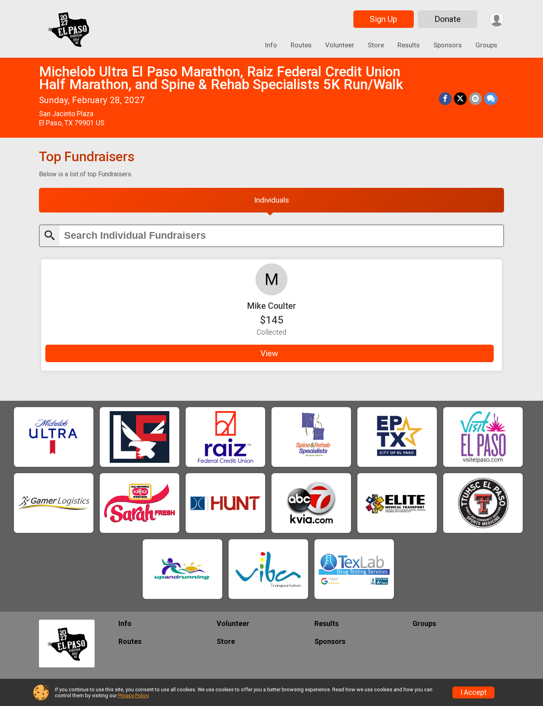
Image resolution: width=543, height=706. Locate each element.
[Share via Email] (475, 98)
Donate (447, 19)
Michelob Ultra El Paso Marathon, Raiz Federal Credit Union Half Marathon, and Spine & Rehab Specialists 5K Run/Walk (221, 78)
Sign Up (383, 19)
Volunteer (339, 45)
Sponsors (447, 45)
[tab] (271, 200)
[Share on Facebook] (445, 98)
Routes (301, 45)
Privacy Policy (133, 695)
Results (409, 45)
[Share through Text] (491, 98)
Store (376, 45)
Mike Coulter (271, 306)
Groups (486, 45)
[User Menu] (496, 19)
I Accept (473, 692)
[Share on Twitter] (460, 98)
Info (271, 45)
